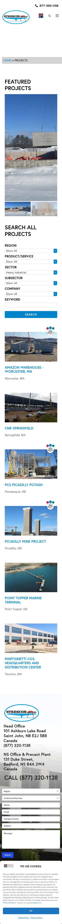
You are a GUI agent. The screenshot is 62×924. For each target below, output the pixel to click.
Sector (11, 267)
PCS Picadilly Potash (24, 484)
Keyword (12, 299)
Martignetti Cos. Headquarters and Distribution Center (23, 662)
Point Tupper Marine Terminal (23, 600)
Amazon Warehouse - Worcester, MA (24, 369)
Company (12, 288)
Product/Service (19, 256)
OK (31, 911)
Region (10, 245)
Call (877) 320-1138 (31, 777)
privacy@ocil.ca (34, 903)
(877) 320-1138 (17, 745)
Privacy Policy (8, 903)
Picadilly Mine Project (25, 541)
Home (7, 60)
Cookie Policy (23, 918)
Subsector (13, 278)
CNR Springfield (19, 428)
